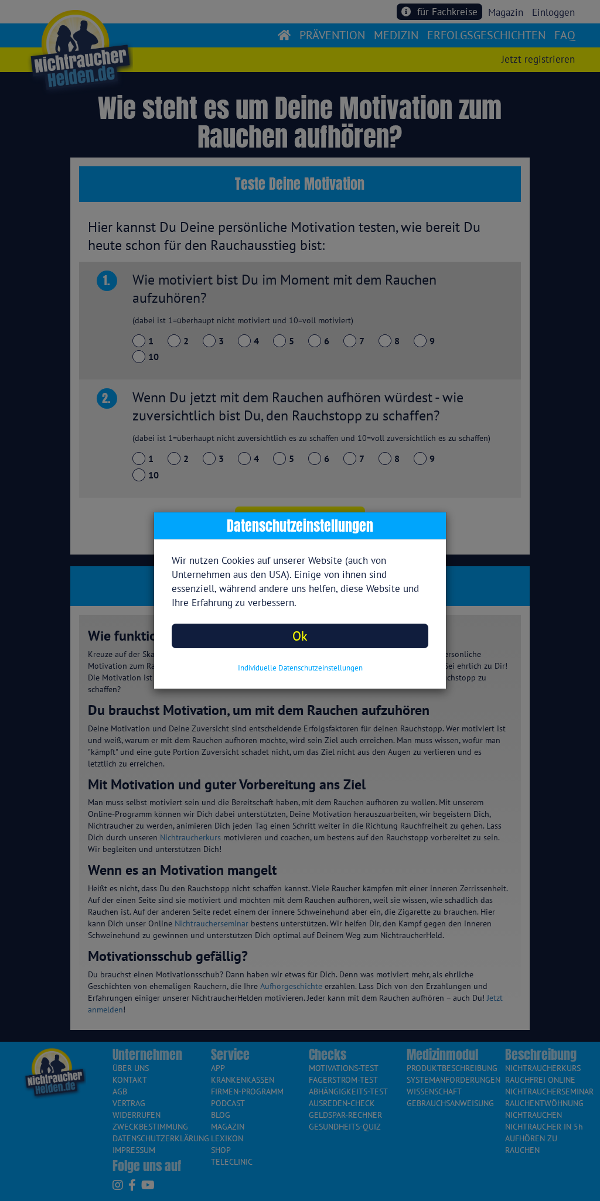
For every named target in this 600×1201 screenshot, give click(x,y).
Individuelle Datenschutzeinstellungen (300, 668)
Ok (300, 635)
